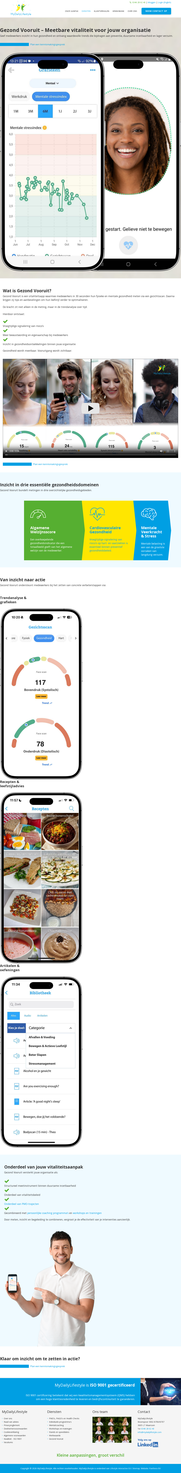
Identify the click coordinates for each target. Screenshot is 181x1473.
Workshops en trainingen (60, 1428)
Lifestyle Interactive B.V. (121, 1468)
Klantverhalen (101, 11)
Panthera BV (155, 1468)
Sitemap (136, 1468)
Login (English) (164, 2)
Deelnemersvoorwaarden (15, 1428)
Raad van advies (11, 1421)
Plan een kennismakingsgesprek (47, 44)
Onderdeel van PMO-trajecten (21, 1204)
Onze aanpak (71, 11)
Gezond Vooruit (56, 1439)
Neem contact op (156, 11)
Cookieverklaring (11, 1432)
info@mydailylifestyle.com (149, 1432)
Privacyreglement (12, 1425)
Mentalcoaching (56, 1425)
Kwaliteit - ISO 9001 (13, 1439)
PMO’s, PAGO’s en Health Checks (64, 1418)
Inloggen (152, 2)
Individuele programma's (60, 1421)
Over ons (132, 11)
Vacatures (8, 1442)
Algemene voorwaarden (15, 1435)
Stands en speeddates (59, 1432)
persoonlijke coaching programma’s (48, 1213)
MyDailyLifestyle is (95, 1385)
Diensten (86, 11)
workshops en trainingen (87, 1213)
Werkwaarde (55, 1435)
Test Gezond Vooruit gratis (14, 44)
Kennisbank (118, 11)
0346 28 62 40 (138, 2)
